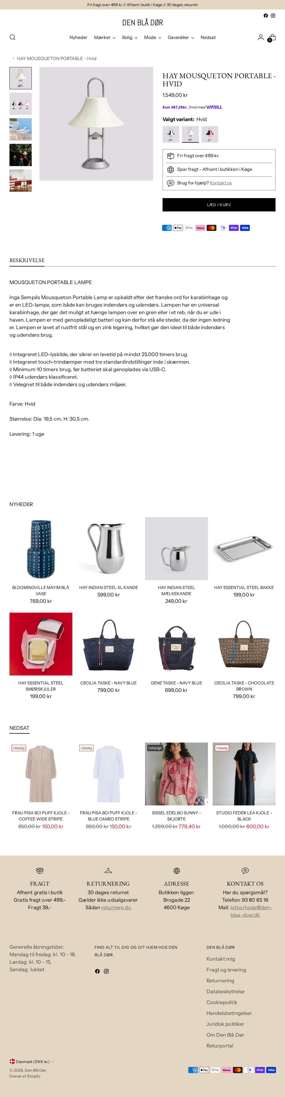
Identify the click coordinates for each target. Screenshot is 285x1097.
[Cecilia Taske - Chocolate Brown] (244, 644)
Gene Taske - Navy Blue (176, 683)
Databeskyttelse (226, 991)
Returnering (221, 981)
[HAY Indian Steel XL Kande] (108, 548)
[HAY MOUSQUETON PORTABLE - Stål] (172, 135)
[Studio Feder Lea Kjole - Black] (244, 774)
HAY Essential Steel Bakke (244, 587)
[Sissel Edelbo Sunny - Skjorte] (176, 774)
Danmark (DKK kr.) (33, 1061)
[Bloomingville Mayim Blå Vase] (40, 548)
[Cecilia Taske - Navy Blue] (108, 644)
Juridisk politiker (226, 1024)
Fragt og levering (227, 970)
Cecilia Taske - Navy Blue (108, 683)
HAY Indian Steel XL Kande (108, 587)
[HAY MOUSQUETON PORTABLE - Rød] (211, 135)
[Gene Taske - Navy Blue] (176, 644)
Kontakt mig (221, 959)
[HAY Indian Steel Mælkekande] (176, 548)
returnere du (116, 907)
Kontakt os (221, 183)
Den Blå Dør (35, 1070)
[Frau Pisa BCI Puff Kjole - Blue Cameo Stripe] (108, 774)
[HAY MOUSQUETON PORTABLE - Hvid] (191, 135)
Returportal (220, 1046)
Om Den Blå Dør (225, 1035)
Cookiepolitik (222, 1002)
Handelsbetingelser (229, 1013)
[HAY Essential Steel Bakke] (244, 548)
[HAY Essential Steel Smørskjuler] (40, 644)
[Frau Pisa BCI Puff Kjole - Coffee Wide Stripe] (40, 774)
